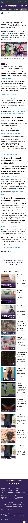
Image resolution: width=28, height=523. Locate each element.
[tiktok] (14, 484)
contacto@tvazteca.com (19, 497)
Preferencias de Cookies (16, 502)
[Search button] (26, 5)
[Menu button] (1, 5)
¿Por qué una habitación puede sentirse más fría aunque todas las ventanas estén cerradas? (21, 307)
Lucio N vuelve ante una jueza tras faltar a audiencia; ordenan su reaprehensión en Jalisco (21, 416)
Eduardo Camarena (10, 61)
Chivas (4, 253)
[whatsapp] (18, 484)
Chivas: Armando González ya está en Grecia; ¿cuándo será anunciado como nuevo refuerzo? (22, 385)
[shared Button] (4, 64)
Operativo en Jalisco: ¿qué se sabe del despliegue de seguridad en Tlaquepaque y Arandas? (21, 431)
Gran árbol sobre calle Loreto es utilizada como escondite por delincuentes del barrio (22, 354)
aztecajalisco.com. (7, 78)
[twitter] (9, 484)
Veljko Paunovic (15, 98)
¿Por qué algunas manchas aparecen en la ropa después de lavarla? (21, 276)
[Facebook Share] (6, 64)
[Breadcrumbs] (2, 13)
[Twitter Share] (2, 64)
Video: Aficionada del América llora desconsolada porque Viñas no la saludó (13, 193)
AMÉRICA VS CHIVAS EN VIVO (9, 94)
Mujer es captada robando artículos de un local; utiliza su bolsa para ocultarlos (22, 338)
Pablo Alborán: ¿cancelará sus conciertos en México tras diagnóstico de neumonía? (21, 400)
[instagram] (12, 484)
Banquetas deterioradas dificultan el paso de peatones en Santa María (20, 322)
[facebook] (16, 484)
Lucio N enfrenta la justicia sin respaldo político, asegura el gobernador (22, 447)
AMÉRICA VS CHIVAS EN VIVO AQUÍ (10, 133)
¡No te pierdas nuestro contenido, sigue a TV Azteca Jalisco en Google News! (14, 262)
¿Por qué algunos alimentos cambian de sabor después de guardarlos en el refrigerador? (22, 291)
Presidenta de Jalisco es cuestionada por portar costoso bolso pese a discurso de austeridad (21, 369)
